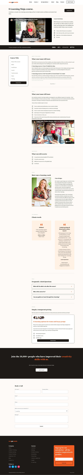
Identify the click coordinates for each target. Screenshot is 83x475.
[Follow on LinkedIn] (16, 467)
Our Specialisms (44, 2)
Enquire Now (69, 10)
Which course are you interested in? (21, 408)
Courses (36, 2)
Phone (16, 402)
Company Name (45, 389)
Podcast (62, 2)
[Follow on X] (13, 467)
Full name (17, 389)
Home (30, 2)
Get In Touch (70, 2)
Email (16, 395)
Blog (57, 2)
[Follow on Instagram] (18, 467)
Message (17, 414)
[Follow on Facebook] (10, 467)
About (52, 2)
